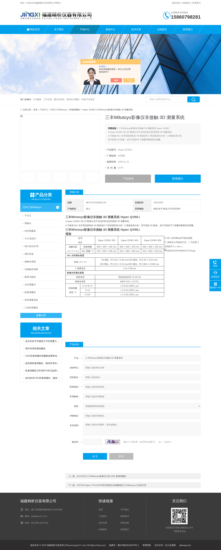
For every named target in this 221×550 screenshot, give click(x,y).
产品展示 (103, 516)
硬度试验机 (30, 277)
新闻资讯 (125, 516)
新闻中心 (110, 29)
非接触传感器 (31, 269)
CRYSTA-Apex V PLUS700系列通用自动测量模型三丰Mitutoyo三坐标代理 (111, 485)
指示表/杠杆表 (32, 246)
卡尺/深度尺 (30, 238)
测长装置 (29, 254)
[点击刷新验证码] (112, 441)
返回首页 (176, 3)
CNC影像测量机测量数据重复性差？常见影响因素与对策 (42, 356)
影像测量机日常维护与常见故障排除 (42, 370)
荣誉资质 (125, 523)
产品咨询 (128, 178)
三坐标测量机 (31, 307)
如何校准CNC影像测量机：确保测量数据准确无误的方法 (42, 378)
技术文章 (136, 29)
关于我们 (59, 29)
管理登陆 (147, 545)
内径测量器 (30, 231)
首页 (35, 109)
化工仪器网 (170, 545)
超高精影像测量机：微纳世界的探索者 (42, 363)
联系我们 (196, 3)
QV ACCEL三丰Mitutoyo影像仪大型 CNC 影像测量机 (101, 476)
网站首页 (35, 29)
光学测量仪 (30, 284)
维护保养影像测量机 (35, 348)
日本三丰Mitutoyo (59, 109)
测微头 (28, 223)
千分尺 (28, 215)
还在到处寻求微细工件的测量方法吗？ (42, 341)
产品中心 (85, 29)
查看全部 (41, 315)
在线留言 (186, 3)
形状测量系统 (31, 300)
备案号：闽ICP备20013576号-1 (124, 545)
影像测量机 (75, 109)
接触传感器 (30, 261)
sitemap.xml (185, 545)
